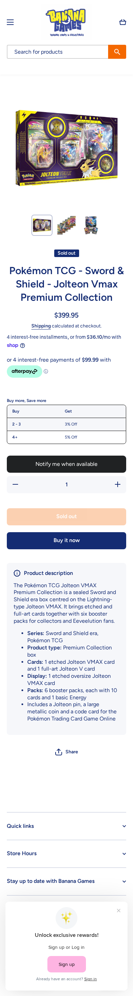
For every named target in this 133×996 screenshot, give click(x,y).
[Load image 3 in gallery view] (91, 225)
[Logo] (66, 22)
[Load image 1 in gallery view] (42, 225)
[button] (122, 22)
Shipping (41, 326)
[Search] (117, 52)
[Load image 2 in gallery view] (66, 225)
